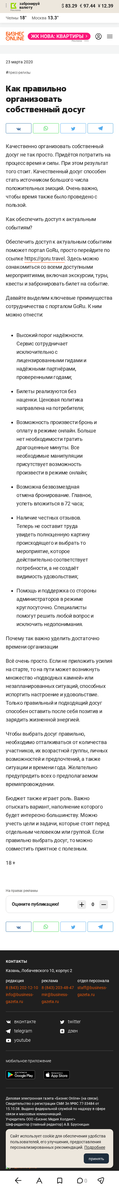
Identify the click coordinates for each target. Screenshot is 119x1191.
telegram (22, 1031)
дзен (72, 1031)
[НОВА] (57, 36)
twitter (74, 1021)
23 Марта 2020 (19, 62)
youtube (22, 1040)
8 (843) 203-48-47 (58, 987)
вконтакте (24, 1021)
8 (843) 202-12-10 (22, 987)
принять (96, 1158)
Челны (12, 18)
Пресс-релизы (19, 73)
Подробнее (94, 1147)
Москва (39, 18)
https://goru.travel (45, 258)
